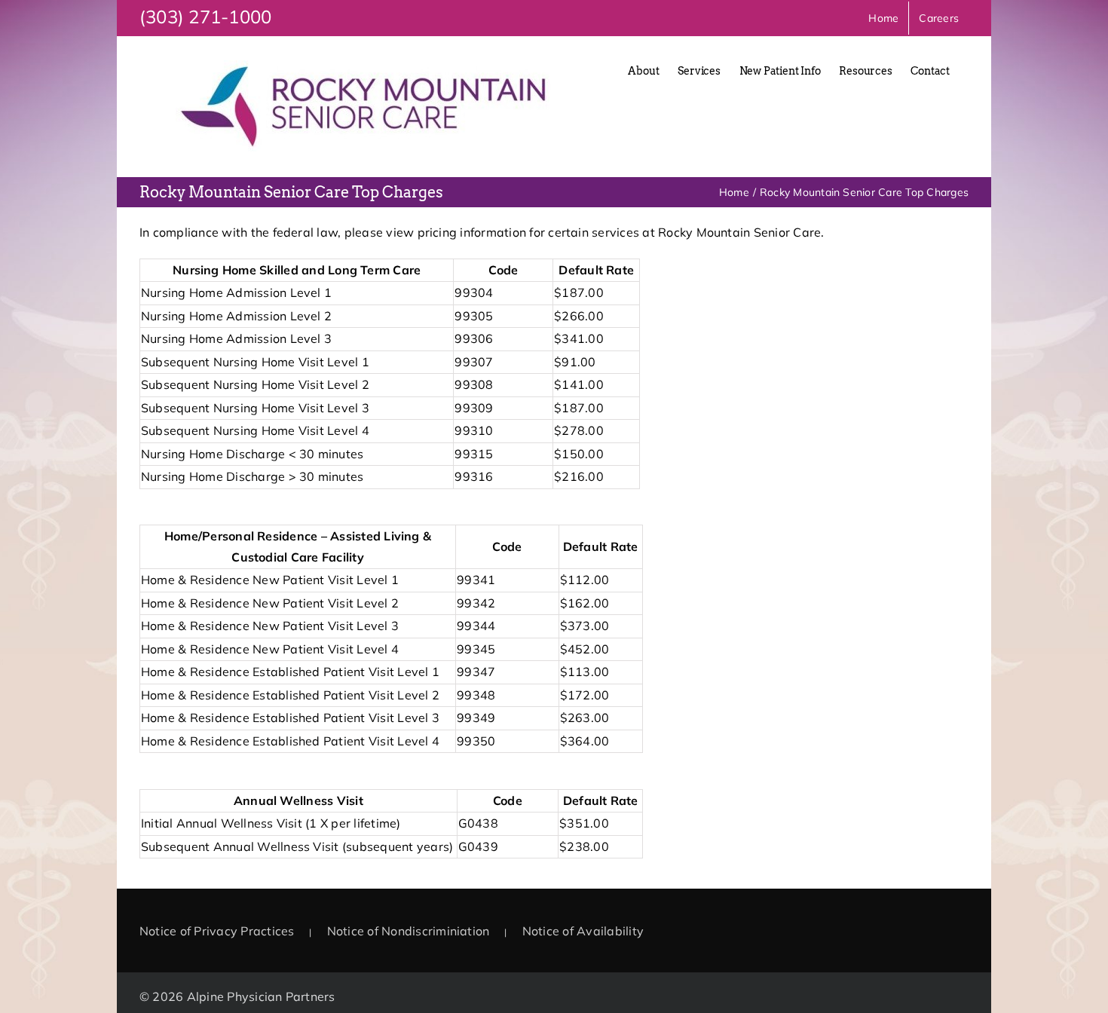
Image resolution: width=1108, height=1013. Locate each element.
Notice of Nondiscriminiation (408, 930)
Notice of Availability (583, 930)
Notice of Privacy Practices (216, 930)
